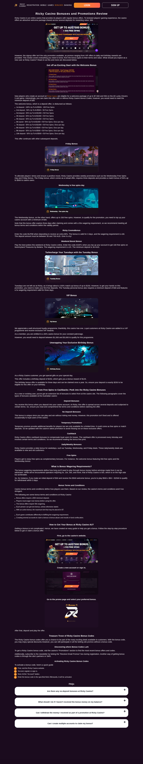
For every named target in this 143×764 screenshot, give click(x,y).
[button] (139, 752)
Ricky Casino (22, 5)
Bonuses (59, 5)
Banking (68, 5)
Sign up (115, 5)
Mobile (43, 5)
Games (51, 5)
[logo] (16, 5)
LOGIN (87, 5)
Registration (33, 5)
